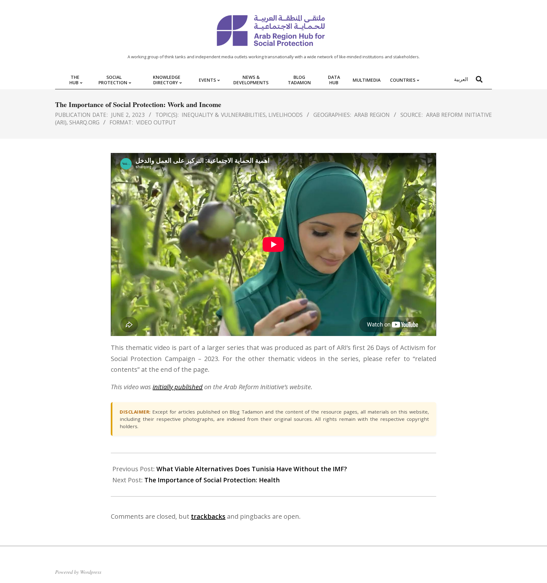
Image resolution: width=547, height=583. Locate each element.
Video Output (156, 122)
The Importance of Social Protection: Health (212, 480)
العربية (461, 79)
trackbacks (208, 516)
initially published (178, 387)
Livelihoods (285, 114)
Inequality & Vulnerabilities (224, 114)
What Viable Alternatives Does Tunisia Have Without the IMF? (251, 469)
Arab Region (372, 114)
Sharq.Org (84, 122)
